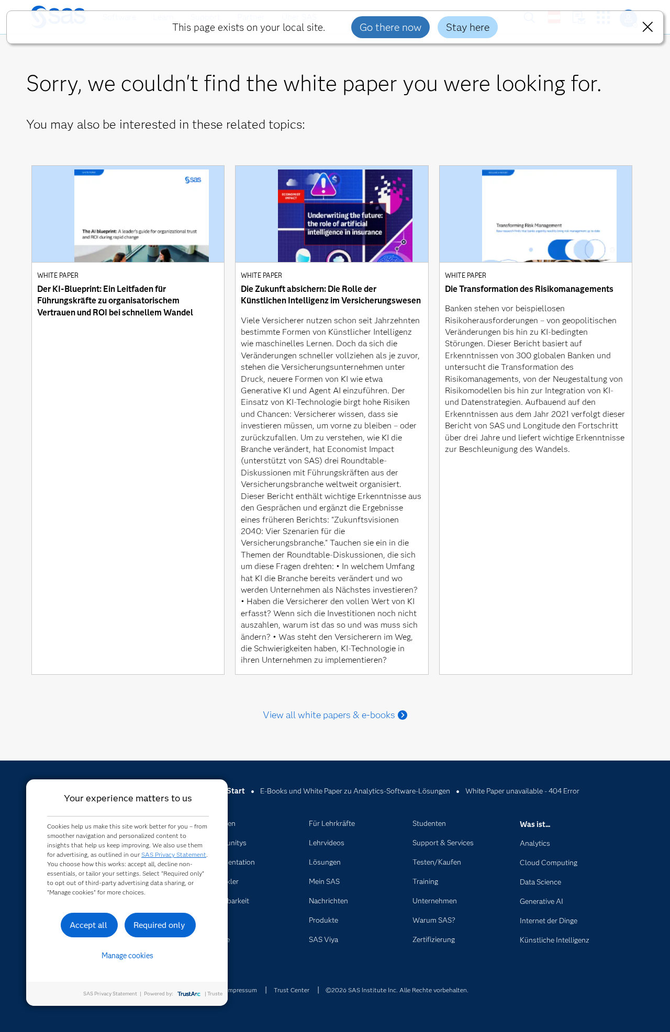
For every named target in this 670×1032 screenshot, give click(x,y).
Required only (159, 925)
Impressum (241, 990)
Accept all (88, 925)
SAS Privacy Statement (173, 854)
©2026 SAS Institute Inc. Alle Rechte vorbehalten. (397, 990)
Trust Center (291, 990)
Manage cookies (127, 955)
